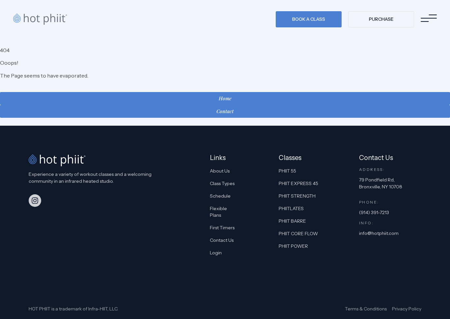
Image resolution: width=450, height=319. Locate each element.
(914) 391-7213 (374, 212)
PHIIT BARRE (292, 221)
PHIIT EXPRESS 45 (298, 183)
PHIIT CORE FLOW (298, 234)
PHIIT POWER (293, 246)
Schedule (220, 196)
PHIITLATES (291, 208)
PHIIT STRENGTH (297, 196)
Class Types (222, 183)
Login (216, 253)
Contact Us (222, 240)
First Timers (222, 228)
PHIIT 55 (287, 171)
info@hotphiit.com (379, 233)
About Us (220, 171)
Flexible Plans (218, 212)
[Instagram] (35, 200)
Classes (290, 158)
